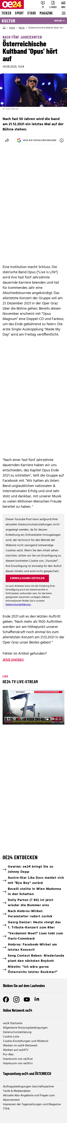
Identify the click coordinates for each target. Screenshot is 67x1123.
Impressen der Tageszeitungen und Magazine (32, 1104)
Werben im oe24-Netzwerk (20, 1045)
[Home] (4, 27)
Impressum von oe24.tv (18, 1063)
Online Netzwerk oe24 (17, 1010)
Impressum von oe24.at (18, 1059)
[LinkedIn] (37, 999)
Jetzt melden (13, 659)
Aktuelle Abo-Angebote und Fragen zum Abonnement (29, 1097)
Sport (19, 13)
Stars (31, 13)
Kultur (8, 20)
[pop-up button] (52, 719)
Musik (22, 27)
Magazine (46, 13)
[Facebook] (6, 999)
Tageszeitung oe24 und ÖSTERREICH (27, 1073)
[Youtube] (27, 999)
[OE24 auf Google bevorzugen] (61, 140)
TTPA (6, 1108)
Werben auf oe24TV (15, 1050)
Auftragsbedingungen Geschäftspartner (28, 1086)
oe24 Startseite (12, 1023)
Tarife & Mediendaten (17, 1091)
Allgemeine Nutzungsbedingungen (25, 1027)
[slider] (21, 718)
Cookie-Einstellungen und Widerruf (25, 1041)
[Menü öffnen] (63, 13)
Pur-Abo (8, 1054)
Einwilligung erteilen (27, 578)
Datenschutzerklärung (18, 604)
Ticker (6, 13)
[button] (9, 719)
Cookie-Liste (11, 1036)
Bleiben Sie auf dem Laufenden (24, 985)
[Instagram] (16, 999)
